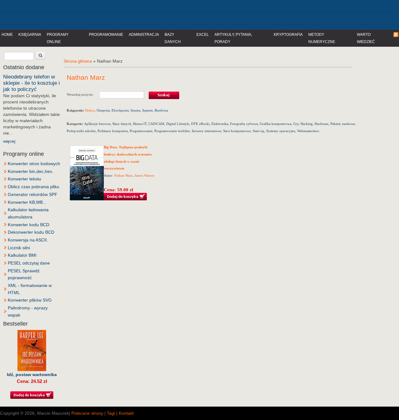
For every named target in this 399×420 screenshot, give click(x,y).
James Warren (144, 175)
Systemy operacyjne (280, 131)
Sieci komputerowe (237, 131)
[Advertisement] (129, 14)
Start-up (258, 131)
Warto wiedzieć (366, 38)
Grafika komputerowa (275, 124)
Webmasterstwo (308, 131)
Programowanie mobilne (172, 131)
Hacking (306, 124)
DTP (194, 124)
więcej (9, 141)
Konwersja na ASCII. (28, 239)
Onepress (103, 110)
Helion (90, 110)
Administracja (144, 34)
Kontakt (126, 413)
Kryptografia (288, 34)
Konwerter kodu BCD (28, 224)
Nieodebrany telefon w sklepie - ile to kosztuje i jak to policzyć (31, 83)
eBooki (204, 124)
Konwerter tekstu (24, 178)
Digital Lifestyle (177, 124)
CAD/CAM (156, 124)
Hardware (322, 124)
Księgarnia (29, 34)
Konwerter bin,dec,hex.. (31, 171)
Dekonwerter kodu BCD (31, 232)
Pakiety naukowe (342, 124)
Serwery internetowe (206, 131)
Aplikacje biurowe (97, 124)
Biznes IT (140, 124)
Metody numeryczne (321, 38)
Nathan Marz (123, 175)
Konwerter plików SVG (30, 300)
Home (7, 34)
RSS (396, 35)
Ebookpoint (120, 110)
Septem (147, 110)
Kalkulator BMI (22, 255)
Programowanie (106, 34)
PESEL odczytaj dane (29, 262)
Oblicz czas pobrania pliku (33, 186)
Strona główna (78, 61)
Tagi (111, 413)
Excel (202, 34)
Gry (296, 124)
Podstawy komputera (113, 131)
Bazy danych (173, 38)
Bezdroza (161, 110)
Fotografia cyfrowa (244, 124)
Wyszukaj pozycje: (83, 94)
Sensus (135, 110)
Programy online (58, 38)
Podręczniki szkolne (81, 131)
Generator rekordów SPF (32, 194)
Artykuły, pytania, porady (233, 38)
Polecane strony (87, 413)
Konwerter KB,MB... (27, 202)
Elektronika (219, 124)
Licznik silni (19, 247)
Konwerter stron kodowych (34, 163)
